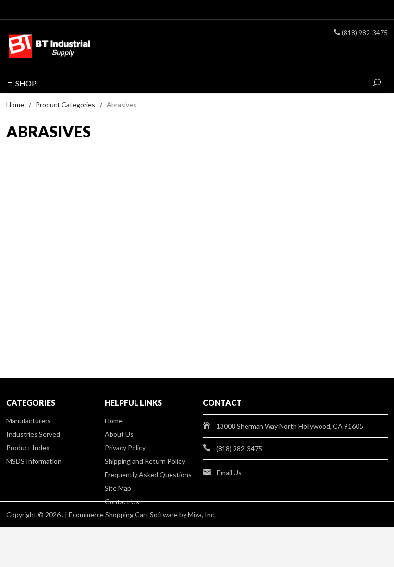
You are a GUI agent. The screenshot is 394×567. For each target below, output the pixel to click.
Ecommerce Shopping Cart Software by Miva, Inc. (142, 514)
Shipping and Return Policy (145, 461)
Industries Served (33, 434)
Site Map (118, 488)
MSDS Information (34, 461)
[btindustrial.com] (79, 47)
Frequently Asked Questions (148, 474)
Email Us (229, 472)
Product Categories (65, 104)
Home (15, 104)
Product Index (27, 448)
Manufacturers (28, 421)
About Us (119, 434)
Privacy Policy (125, 448)
